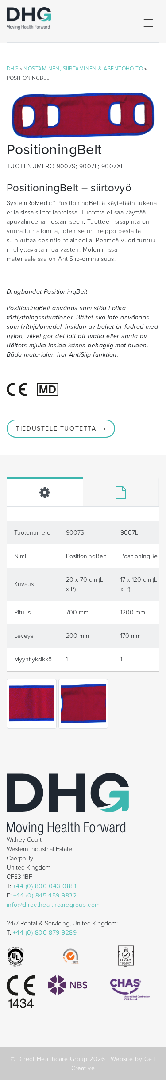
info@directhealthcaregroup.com (53, 905)
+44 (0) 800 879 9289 (45, 932)
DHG (13, 69)
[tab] (45, 491)
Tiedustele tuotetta (56, 428)
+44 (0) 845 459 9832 (45, 895)
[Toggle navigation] (148, 23)
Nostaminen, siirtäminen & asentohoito (83, 69)
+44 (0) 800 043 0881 (44, 886)
